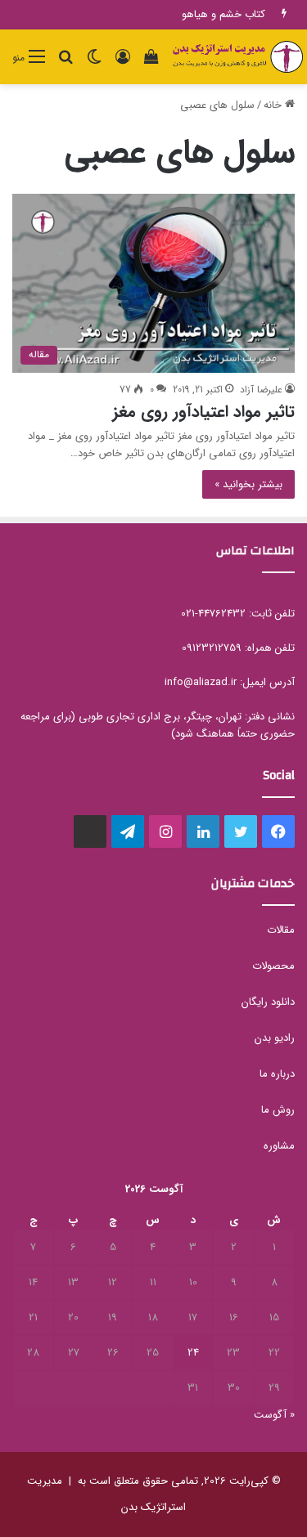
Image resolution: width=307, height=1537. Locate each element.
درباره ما (277, 1073)
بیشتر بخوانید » (248, 484)
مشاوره (279, 1145)
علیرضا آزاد (261, 389)
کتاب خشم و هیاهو (223, 14)
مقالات (281, 930)
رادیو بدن (275, 1037)
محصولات (273, 966)
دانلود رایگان (268, 1001)
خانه (274, 105)
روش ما (278, 1109)
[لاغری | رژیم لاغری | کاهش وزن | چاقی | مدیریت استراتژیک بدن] (237, 57)
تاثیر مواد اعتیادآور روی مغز (203, 411)
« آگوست (274, 1414)
